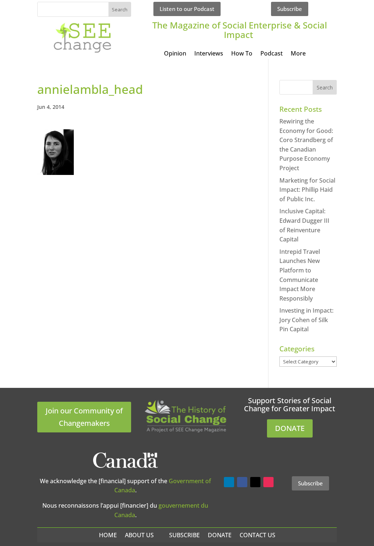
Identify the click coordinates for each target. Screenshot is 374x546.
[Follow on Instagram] (268, 482)
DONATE (290, 428)
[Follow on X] (255, 482)
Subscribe (289, 8)
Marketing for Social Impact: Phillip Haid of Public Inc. (307, 189)
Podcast (271, 54)
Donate (220, 535)
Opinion (175, 54)
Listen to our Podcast (187, 8)
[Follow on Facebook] (242, 482)
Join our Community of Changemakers (84, 417)
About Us (139, 535)
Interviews (208, 54)
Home (108, 535)
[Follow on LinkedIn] (229, 482)
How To (241, 54)
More (298, 54)
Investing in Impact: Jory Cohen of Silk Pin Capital (306, 319)
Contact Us (257, 535)
